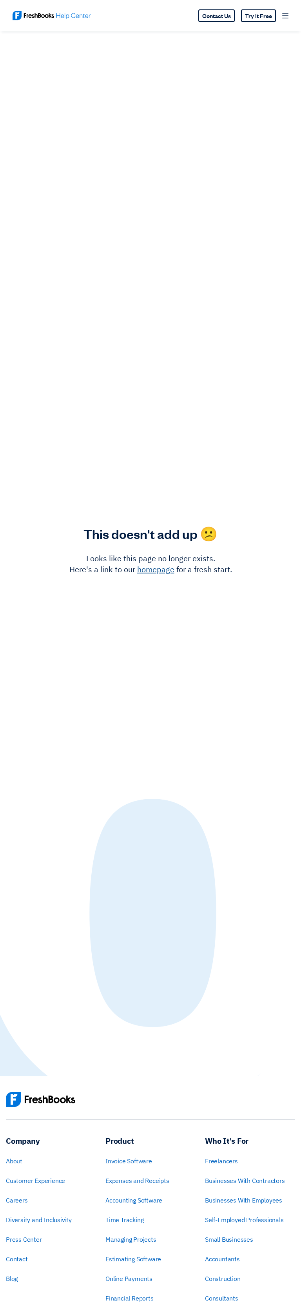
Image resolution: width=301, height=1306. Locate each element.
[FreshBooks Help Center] (52, 15)
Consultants (221, 1298)
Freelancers (221, 1161)
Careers (17, 1200)
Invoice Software (128, 1161)
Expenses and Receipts (137, 1180)
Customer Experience (35, 1180)
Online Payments (128, 1278)
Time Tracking (124, 1220)
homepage (155, 569)
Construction (223, 1278)
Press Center (24, 1239)
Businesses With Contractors (245, 1180)
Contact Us (216, 15)
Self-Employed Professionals (244, 1220)
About (14, 1161)
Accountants (222, 1259)
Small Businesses (229, 1239)
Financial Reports (129, 1298)
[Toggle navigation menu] (285, 16)
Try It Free (258, 15)
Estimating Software (133, 1259)
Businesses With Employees (243, 1200)
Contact (17, 1259)
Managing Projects (130, 1239)
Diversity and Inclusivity (39, 1220)
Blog (12, 1278)
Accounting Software (133, 1200)
